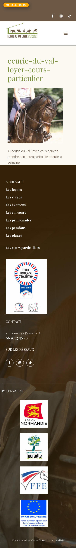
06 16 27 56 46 (16, 4)
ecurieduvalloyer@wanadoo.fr (23, 333)
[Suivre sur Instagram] (61, 16)
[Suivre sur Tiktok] (69, 16)
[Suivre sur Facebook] (53, 16)
